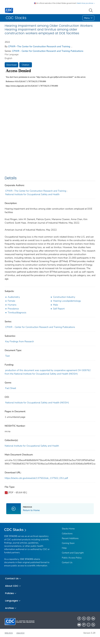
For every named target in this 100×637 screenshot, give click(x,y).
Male (55, 304)
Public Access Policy (72, 557)
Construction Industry (64, 297)
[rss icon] (93, 625)
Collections (67, 533)
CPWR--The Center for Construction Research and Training (39, 46)
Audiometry (14, 297)
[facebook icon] (79, 618)
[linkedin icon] (93, 618)
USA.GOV (20, 633)
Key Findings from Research (19, 341)
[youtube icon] (79, 625)
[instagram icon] (88, 618)
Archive (9, 608)
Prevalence (13, 308)
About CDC (11, 585)
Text (7, 355)
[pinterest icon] (84, 625)
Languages (11, 600)
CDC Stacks (14, 529)
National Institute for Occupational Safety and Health (32, 194)
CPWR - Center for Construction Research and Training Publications (47, 51)
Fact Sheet (10, 388)
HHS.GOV (9, 633)
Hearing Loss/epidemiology (67, 300)
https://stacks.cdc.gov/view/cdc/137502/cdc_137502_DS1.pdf (36, 478)
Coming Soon (68, 543)
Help (64, 547)
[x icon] (84, 618)
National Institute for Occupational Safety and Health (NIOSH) (37, 402)
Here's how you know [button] (85, 3)
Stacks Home (68, 528)
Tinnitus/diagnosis (17, 312)
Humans (12, 304)
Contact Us (67, 562)
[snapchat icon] (88, 625)
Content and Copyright (73, 552)
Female (11, 300)
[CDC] (9, 10)
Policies (9, 593)
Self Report (59, 308)
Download (11, 64)
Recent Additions (70, 538)
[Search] (91, 10)
